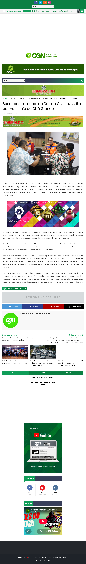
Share (35, 307)
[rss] (45, 2)
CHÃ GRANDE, (9, 114)
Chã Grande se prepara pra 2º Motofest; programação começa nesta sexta (70, 363)
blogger (15, 373)
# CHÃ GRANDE (13, 289)
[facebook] (36, 2)
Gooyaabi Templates (61, 557)
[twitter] (40, 2)
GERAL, (17, 114)
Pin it (56, 307)
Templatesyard (36, 557)
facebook (69, 373)
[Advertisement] (43, 30)
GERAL (75, 11)
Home (5, 99)
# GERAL (23, 289)
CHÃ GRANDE (13, 99)
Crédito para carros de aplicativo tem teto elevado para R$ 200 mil (42, 363)
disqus (42, 373)
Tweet (15, 307)
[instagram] (49, 2)
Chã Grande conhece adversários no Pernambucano (43, 11)
